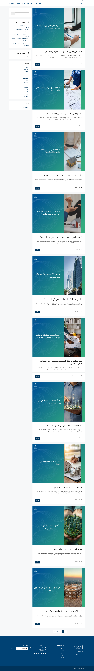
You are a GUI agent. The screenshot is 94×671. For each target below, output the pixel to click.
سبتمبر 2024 (26, 85)
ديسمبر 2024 (25, 78)
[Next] (54, 631)
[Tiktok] (37, 654)
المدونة (23, 3)
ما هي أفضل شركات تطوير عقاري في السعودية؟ (63, 299)
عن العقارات (25, 107)
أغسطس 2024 (25, 87)
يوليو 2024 (26, 89)
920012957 (13, 3)
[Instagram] (39, 654)
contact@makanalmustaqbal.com (37, 648)
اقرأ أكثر (37, 64)
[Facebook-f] (45, 654)
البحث (27, 11)
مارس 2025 (26, 71)
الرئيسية (40, 3)
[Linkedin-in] (41, 654)
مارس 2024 (26, 96)
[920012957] (45, 650)
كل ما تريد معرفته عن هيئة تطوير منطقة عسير (63, 611)
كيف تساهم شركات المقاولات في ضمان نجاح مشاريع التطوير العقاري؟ (61, 362)
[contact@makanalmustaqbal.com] (45, 647)
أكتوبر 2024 (26, 83)
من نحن (35, 3)
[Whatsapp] (35, 654)
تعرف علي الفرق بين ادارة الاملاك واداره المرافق (63, 51)
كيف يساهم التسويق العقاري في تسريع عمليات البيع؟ (61, 237)
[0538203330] (45, 649)
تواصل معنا (19, 3)
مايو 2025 (26, 69)
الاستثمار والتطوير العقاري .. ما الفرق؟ (67, 487)
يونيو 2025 (26, 67)
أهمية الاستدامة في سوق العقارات (68, 549)
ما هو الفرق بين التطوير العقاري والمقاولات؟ (64, 113)
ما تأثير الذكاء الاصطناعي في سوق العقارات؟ (64, 425)
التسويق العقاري (29, 3)
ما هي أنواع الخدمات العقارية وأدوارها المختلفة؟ (63, 175)
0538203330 (41, 649)
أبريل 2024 (26, 94)
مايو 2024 (26, 92)
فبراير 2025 (26, 74)
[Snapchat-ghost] (43, 654)
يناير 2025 (26, 76)
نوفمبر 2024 (25, 80)
